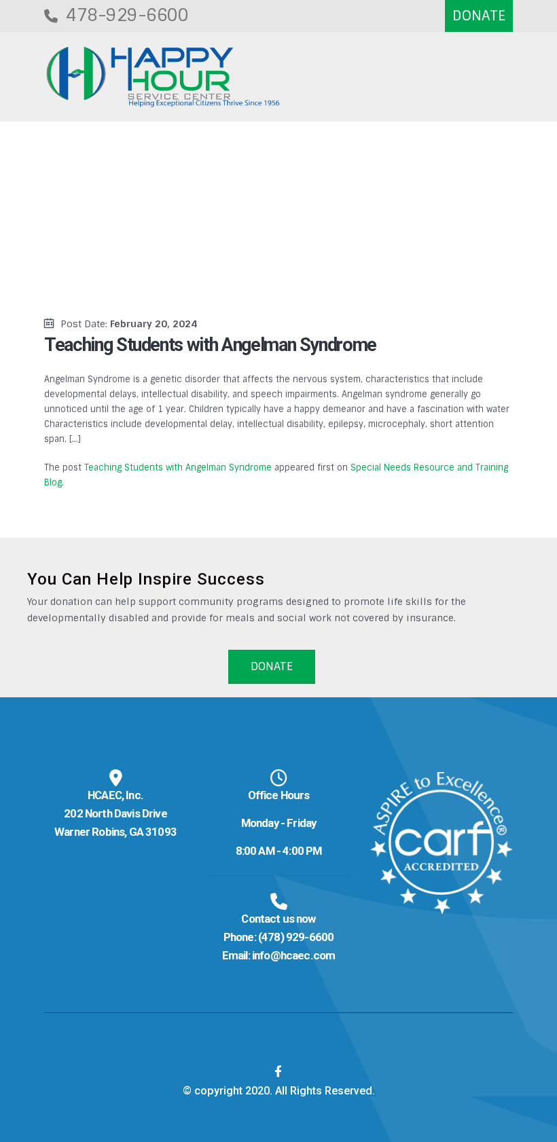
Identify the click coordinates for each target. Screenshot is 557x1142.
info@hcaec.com (293, 955)
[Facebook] (278, 1071)
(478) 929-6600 (296, 937)
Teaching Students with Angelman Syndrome (178, 467)
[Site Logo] (163, 77)
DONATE (272, 666)
